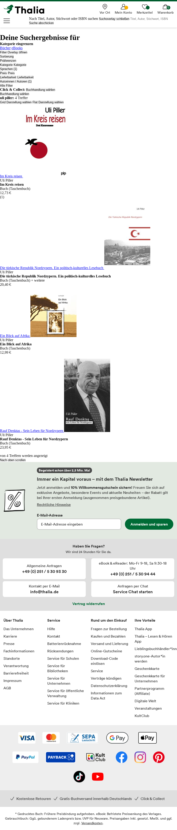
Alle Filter (6, 85)
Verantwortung (16, 665)
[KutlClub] (96, 757)
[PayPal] (25, 757)
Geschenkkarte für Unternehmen (150, 678)
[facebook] (121, 757)
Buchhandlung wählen (40, 89)
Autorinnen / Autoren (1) (16, 81)
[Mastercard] (51, 738)
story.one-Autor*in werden (150, 658)
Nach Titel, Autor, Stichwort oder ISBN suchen (63, 19)
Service (53, 620)
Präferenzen (8, 60)
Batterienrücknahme (64, 643)
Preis (3, 73)
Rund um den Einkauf (109, 620)
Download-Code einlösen (104, 661)
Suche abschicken (41, 23)
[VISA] (26, 738)
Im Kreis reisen (11, 176)
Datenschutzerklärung (109, 685)
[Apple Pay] (147, 738)
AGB (7, 688)
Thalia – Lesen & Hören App (153, 639)
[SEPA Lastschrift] (83, 738)
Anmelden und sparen (149, 524)
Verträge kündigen (106, 678)
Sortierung (7, 56)
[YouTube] (97, 777)
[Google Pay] (117, 738)
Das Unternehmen (18, 628)
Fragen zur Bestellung (109, 628)
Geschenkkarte (147, 668)
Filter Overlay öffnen (13, 52)
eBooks (17, 48)
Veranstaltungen (148, 708)
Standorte (11, 658)
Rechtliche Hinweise (54, 504)
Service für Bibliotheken (57, 668)
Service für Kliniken (63, 703)
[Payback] (60, 757)
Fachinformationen (18, 651)
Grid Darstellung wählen (16, 102)
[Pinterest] (159, 757)
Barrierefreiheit (16, 673)
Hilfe (51, 628)
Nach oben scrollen (13, 460)
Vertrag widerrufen (88, 603)
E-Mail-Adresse (50, 515)
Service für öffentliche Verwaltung (65, 693)
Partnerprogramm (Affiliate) (149, 691)
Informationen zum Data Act (106, 695)
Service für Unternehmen (58, 681)
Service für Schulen (63, 658)
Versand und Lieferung (109, 643)
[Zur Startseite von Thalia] (26, 9)
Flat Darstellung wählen (48, 102)
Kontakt (53, 636)
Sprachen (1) (8, 69)
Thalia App (143, 628)
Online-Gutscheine (106, 651)
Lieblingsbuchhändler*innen (154, 648)
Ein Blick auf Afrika (15, 336)
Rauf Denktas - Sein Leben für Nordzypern (32, 431)
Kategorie (6, 65)
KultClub (142, 715)
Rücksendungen (60, 651)
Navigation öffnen (6, 20)
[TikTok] (79, 777)
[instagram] (140, 757)
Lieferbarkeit (8, 77)
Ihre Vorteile (145, 620)
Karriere (10, 636)
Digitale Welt (145, 701)
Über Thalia (13, 620)
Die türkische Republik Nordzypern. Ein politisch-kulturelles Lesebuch (52, 268)
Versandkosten (92, 823)
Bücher (5, 48)
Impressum (12, 680)
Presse (9, 643)
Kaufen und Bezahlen (108, 636)
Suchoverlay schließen (114, 19)
